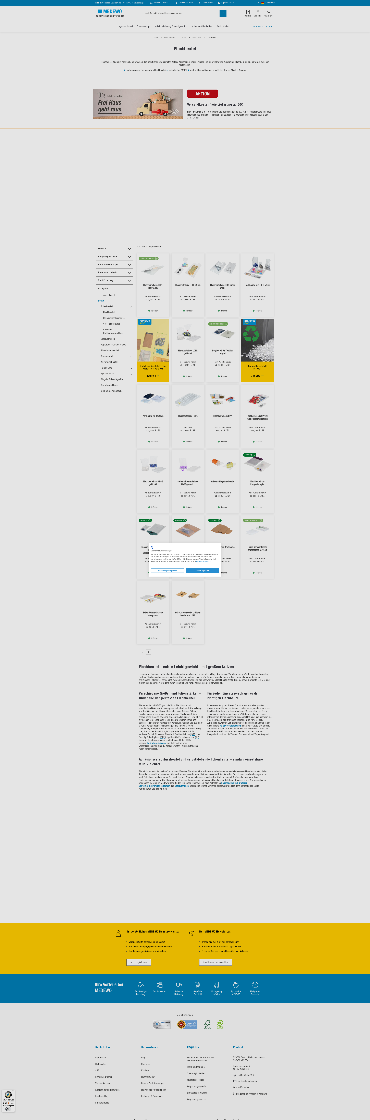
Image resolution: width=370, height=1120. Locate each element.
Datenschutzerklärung (203, 562)
